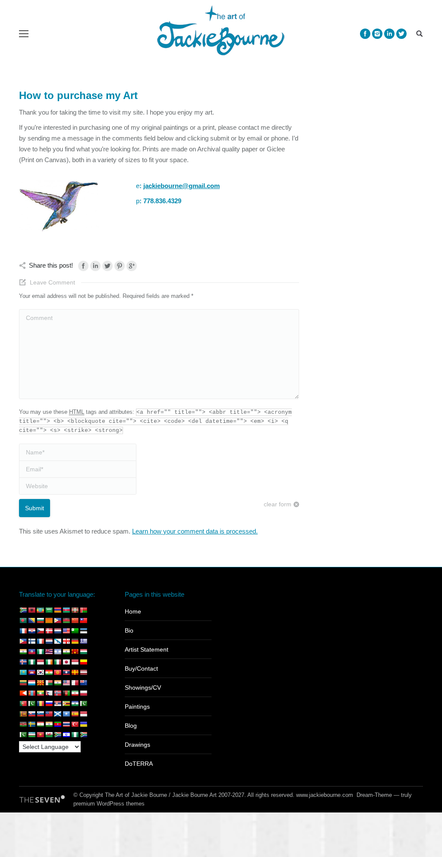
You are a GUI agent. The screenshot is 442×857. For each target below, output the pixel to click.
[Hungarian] (83, 651)
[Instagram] (377, 34)
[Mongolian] (31, 693)
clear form (277, 504)
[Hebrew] (57, 651)
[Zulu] (83, 734)
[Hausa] (40, 651)
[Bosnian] (31, 620)
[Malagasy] (49, 682)
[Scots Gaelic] (57, 713)
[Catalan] (49, 620)
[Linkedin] (389, 34)
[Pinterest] (119, 266)
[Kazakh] (23, 672)
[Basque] (75, 610)
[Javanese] (75, 662)
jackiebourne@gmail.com (181, 185)
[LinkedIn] (95, 266)
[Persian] (75, 693)
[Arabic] (49, 610)
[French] (40, 641)
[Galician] (57, 641)
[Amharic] (40, 610)
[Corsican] (23, 630)
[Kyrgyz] (57, 672)
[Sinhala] (23, 713)
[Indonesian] (40, 662)
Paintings (137, 706)
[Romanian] (40, 703)
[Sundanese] (83, 713)
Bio (129, 630)
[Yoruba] (75, 734)
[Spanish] (75, 713)
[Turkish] (75, 724)
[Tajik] (40, 724)
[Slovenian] (40, 713)
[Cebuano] (57, 620)
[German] (75, 641)
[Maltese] (75, 682)
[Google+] (131, 266)
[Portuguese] (23, 703)
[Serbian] (57, 703)
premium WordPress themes (109, 803)
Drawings (137, 744)
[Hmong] (75, 651)
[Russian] (49, 703)
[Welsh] (49, 734)
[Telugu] (57, 724)
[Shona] (66, 703)
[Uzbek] (31, 734)
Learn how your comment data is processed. (195, 531)
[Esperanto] (75, 630)
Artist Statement (146, 649)
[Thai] (66, 724)
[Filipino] (23, 641)
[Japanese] (66, 662)
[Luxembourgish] (31, 682)
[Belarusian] (83, 610)
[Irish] (49, 662)
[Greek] (83, 641)
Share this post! (51, 265)
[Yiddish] (66, 734)
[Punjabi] (31, 703)
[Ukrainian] (83, 724)
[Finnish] (31, 641)
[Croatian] (31, 630)
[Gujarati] (23, 651)
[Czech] (40, 630)
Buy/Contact (141, 668)
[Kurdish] (49, 672)
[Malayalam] (57, 682)
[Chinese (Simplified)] (75, 620)
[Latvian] (83, 672)
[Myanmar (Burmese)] (40, 693)
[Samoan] (49, 713)
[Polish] (83, 693)
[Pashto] (66, 693)
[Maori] (83, 682)
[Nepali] (49, 693)
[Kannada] (83, 662)
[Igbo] (31, 662)
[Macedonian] (40, 682)
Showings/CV (143, 687)
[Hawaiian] (49, 651)
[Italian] (57, 662)
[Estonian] (83, 630)
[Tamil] (49, 724)
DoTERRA (139, 763)
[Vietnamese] (40, 734)
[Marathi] (23, 693)
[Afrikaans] (23, 610)
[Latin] (75, 672)
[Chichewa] (66, 620)
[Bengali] (23, 620)
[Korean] (40, 672)
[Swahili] (23, 724)
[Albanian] (31, 610)
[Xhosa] (57, 734)
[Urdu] (23, 734)
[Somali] (66, 713)
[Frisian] (49, 641)
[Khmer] (31, 672)
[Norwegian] (57, 693)
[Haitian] (31, 651)
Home (133, 611)
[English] (66, 630)
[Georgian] (66, 641)
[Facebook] (365, 34)
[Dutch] (57, 630)
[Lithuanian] (23, 682)
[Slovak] (31, 713)
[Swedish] (31, 724)
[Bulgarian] (40, 620)
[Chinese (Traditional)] (83, 620)
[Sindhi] (83, 703)
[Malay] (66, 682)
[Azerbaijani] (66, 610)
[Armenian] (57, 610)
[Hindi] (66, 651)
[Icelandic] (23, 662)
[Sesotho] (75, 703)
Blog (131, 725)
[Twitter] (401, 34)
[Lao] (66, 672)
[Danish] (49, 630)
